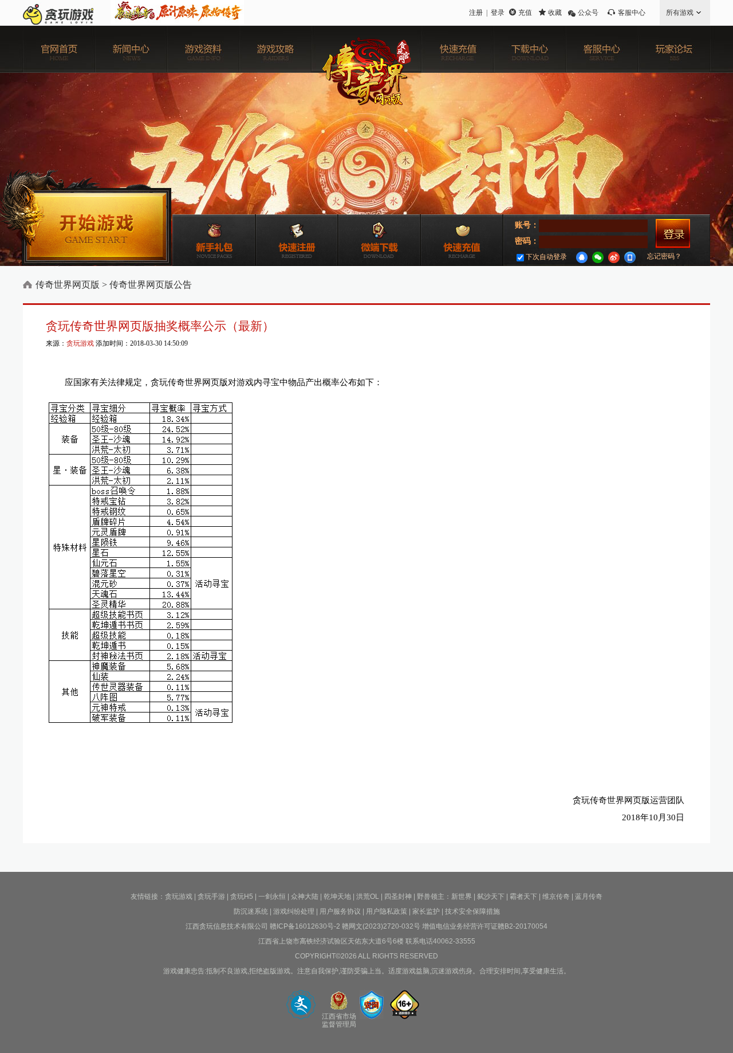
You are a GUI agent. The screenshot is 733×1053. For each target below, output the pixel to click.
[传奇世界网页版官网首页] (59, 49)
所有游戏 (679, 13)
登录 (498, 13)
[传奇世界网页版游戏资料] (203, 49)
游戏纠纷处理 (293, 911)
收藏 (555, 13)
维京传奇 (556, 896)
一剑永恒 (272, 896)
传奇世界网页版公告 (150, 284)
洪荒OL (367, 896)
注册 (476, 13)
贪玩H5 (241, 896)
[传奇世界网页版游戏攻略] (275, 49)
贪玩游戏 (80, 343)
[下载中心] (530, 49)
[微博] (614, 257)
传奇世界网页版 (68, 284)
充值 (525, 13)
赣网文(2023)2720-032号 (381, 926)
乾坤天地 (337, 896)
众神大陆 (304, 896)
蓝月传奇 (588, 896)
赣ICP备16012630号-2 (305, 926)
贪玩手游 (211, 896)
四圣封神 (398, 896)
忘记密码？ (664, 256)
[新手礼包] (214, 239)
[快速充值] (457, 49)
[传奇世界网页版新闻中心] (131, 49)
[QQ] (582, 257)
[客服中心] (602, 49)
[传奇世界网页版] (366, 81)
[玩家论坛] (674, 49)
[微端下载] (379, 239)
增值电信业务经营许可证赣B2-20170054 (484, 926)
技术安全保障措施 (472, 911)
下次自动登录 (546, 257)
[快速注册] (296, 239)
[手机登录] (630, 257)
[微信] (598, 257)
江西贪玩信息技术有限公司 (227, 926)
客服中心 (631, 13)
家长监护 (426, 911)
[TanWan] (58, 12)
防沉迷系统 (251, 911)
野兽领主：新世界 (444, 896)
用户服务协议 (340, 911)
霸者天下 (523, 896)
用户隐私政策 (386, 911)
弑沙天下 (491, 896)
